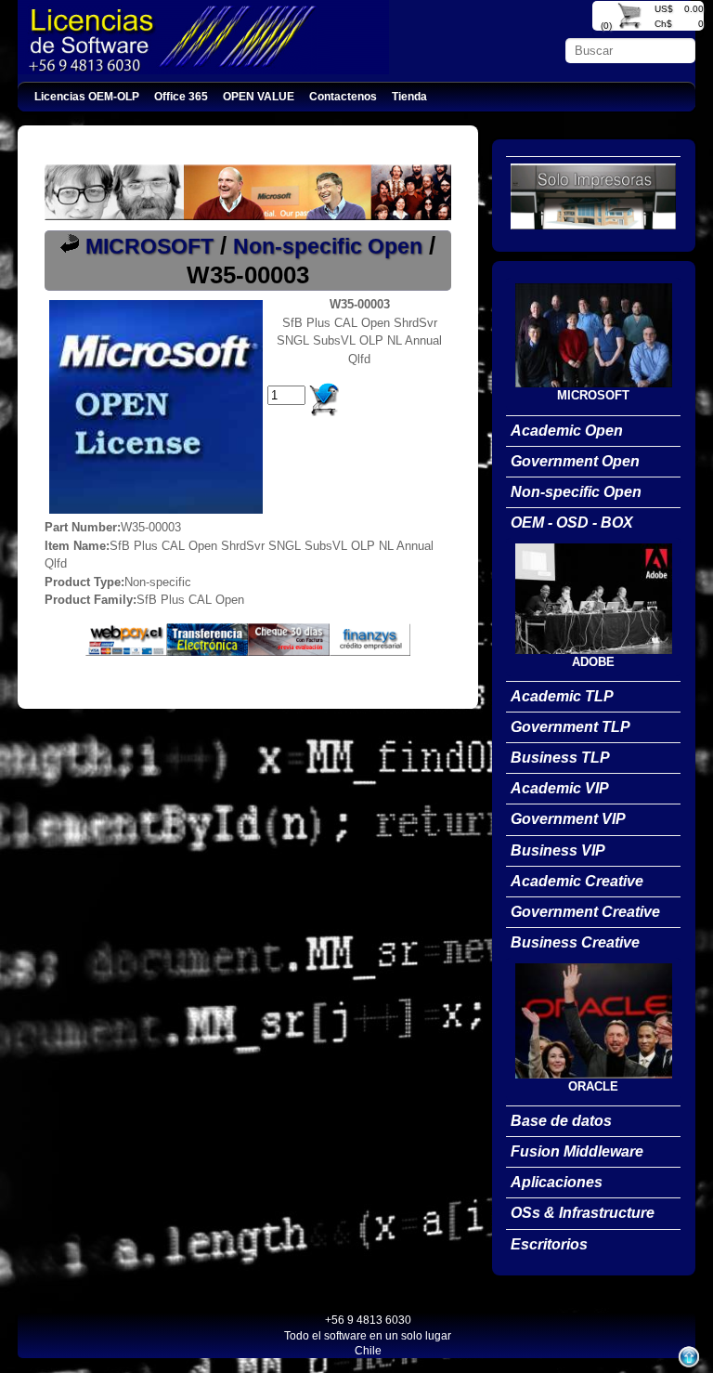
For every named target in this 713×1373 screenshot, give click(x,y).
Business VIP (558, 850)
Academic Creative (577, 881)
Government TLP (570, 727)
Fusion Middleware (577, 1151)
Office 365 (181, 96)
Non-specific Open (327, 246)
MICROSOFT (149, 246)
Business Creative (575, 942)
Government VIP (568, 819)
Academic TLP (562, 696)
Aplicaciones (557, 1182)
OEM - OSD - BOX (572, 522)
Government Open (575, 461)
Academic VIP (560, 788)
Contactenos (343, 96)
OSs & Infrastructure (583, 1213)
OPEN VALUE (258, 96)
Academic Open (567, 430)
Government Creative (585, 912)
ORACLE (593, 1086)
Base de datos (561, 1121)
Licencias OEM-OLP (86, 96)
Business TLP (560, 757)
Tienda (409, 96)
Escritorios (549, 1244)
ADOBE (593, 662)
